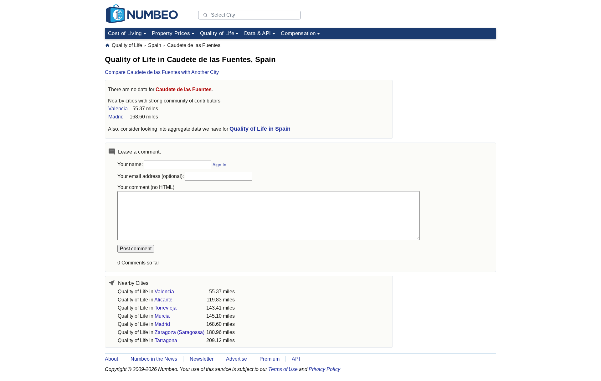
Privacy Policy (324, 369)
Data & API (257, 33)
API (296, 359)
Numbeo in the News (154, 359)
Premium (269, 359)
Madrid (116, 116)
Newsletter (201, 359)
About (111, 359)
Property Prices (171, 33)
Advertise (236, 359)
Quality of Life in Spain (259, 129)
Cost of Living (125, 33)
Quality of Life (217, 33)
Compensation (298, 33)
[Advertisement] (449, 81)
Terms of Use (283, 369)
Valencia (118, 108)
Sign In (219, 164)
